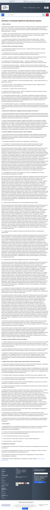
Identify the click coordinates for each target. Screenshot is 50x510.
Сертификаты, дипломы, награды (4, 486)
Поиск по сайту (3, 493)
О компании (25, 7)
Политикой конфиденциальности (28, 506)
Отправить (40, 482)
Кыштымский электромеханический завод (4, 496)
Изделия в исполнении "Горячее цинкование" (4, 475)
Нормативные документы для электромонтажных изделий (4, 489)
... (41, 7)
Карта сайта (3, 491)
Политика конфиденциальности (6, 505)
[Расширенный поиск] (43, 14)
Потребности (3, 482)
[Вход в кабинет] (45, 7)
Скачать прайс (3, 477)
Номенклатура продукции (32, 7)
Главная (3, 18)
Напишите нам (3, 480)
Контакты (38, 7)
